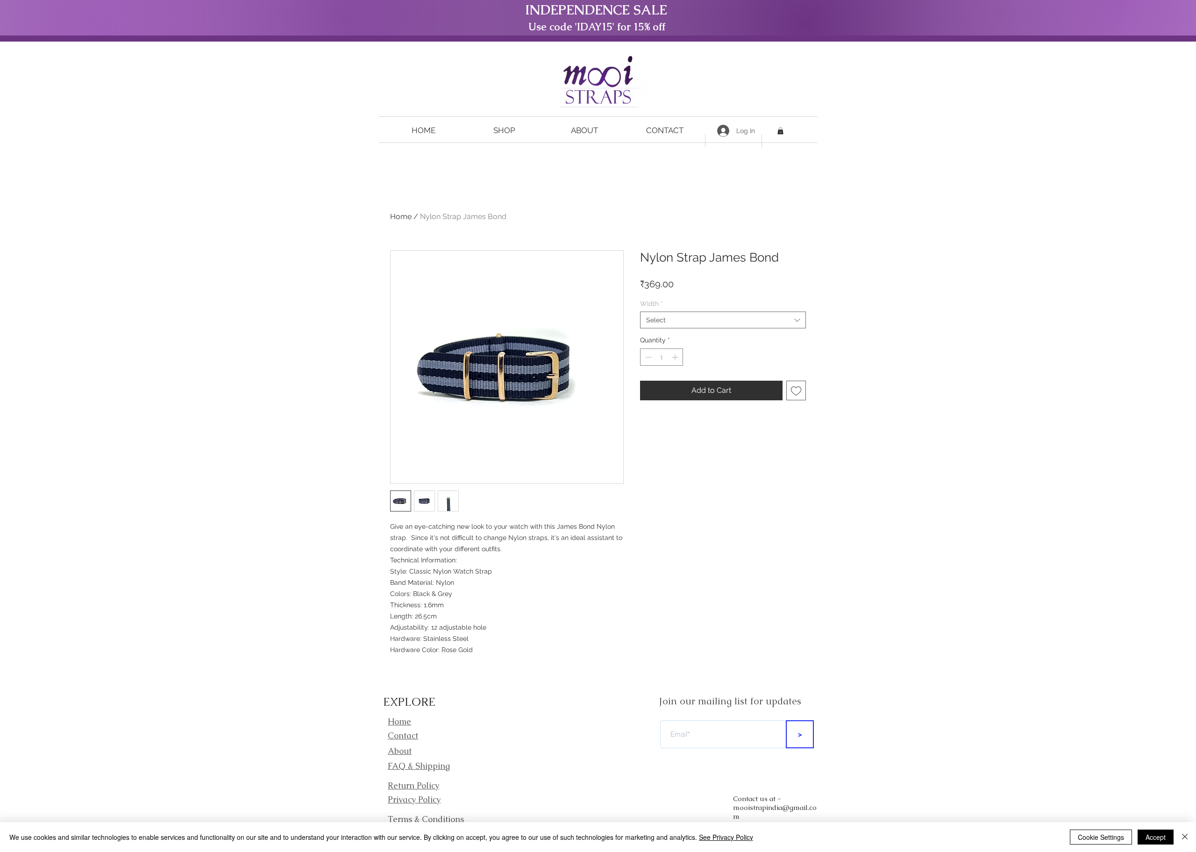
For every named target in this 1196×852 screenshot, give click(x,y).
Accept (1156, 837)
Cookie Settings (1101, 837)
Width (651, 303)
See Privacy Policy (726, 837)
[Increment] (676, 357)
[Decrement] (647, 357)
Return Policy (413, 785)
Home (401, 216)
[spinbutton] (661, 357)
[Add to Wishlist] (796, 390)
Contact (403, 735)
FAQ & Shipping (419, 765)
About (400, 751)
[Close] (1184, 837)
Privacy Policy (414, 799)
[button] (504, 130)
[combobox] (723, 320)
